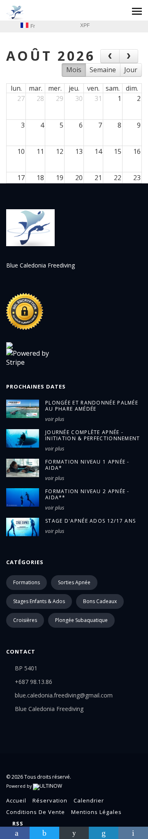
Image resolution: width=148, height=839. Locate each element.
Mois (73, 69)
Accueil (16, 800)
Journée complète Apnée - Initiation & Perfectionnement (92, 435)
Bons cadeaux (100, 601)
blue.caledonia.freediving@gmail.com (64, 695)
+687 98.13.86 (33, 682)
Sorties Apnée (74, 582)
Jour (130, 69)
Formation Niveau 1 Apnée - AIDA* (87, 465)
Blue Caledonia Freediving (49, 709)
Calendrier (89, 800)
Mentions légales (96, 812)
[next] (129, 56)
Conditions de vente (35, 812)
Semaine (103, 69)
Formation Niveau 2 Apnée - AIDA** (87, 494)
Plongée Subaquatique (81, 620)
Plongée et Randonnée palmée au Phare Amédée (91, 406)
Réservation (49, 800)
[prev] (110, 56)
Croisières (25, 620)
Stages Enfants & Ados (39, 601)
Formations (26, 582)
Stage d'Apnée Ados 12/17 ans (90, 521)
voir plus (54, 419)
